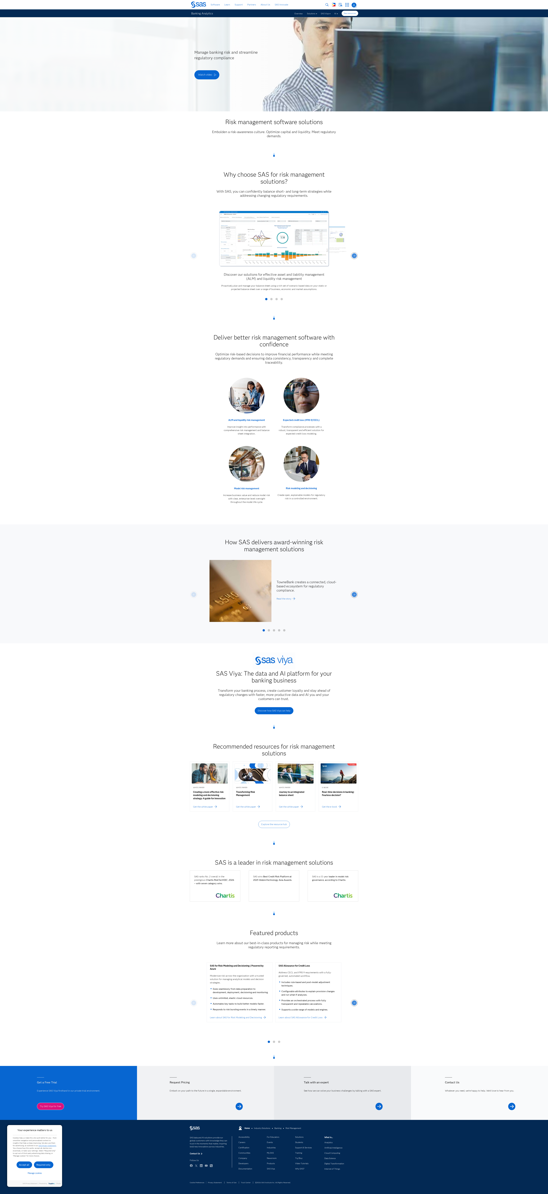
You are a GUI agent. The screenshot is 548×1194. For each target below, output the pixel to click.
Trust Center (246, 1182)
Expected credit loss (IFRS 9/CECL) (301, 420)
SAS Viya (325, 13)
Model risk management (246, 488)
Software (215, 4)
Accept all (24, 1164)
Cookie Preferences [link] (197, 1182)
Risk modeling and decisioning (301, 488)
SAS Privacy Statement (47, 1145)
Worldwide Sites (334, 4)
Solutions (311, 13)
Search (327, 5)
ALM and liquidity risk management (246, 420)
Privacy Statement (215, 1182)
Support (239, 4)
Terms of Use (231, 1182)
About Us (265, 4)
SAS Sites (347, 5)
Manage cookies (35, 1173)
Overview (298, 13)
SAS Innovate (281, 4)
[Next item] (354, 255)
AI (335, 13)
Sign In (353, 5)
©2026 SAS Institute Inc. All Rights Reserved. (273, 1182)
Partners (251, 4)
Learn (227, 4)
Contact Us (340, 5)
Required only (43, 1164)
